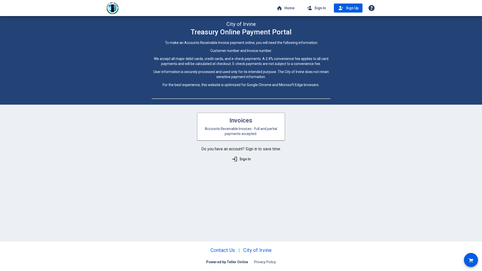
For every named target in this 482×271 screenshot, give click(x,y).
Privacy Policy (265, 262)
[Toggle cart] (471, 260)
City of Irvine (257, 250)
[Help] (372, 8)
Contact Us (222, 250)
